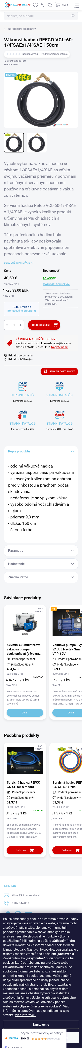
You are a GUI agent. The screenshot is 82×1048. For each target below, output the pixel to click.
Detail (25, 712)
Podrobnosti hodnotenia (54, 54)
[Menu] (77, 5)
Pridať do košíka (40, 324)
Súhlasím (60, 1037)
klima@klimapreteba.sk (26, 895)
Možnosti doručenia (56, 284)
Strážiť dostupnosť (62, 371)
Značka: (11, 64)
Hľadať (73, 16)
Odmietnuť (21, 1037)
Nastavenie (41, 1025)
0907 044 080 (20, 903)
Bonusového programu (21, 310)
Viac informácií (25, 1015)
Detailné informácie (17, 262)
